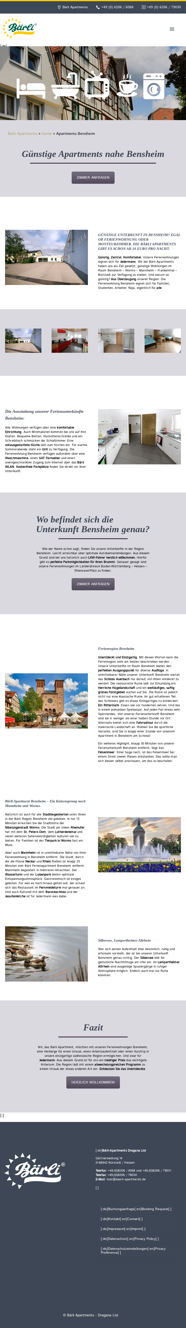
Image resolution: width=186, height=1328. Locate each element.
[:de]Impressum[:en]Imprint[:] (123, 1229)
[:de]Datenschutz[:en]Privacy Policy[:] (130, 1238)
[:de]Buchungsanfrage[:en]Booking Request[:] (136, 1209)
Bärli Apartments (22, 134)
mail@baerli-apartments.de (126, 1179)
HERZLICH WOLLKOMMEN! (93, 1082)
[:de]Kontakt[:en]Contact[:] (122, 1219)
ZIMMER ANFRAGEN (93, 177)
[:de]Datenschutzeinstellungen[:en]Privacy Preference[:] (133, 1250)
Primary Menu (172, 29)
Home (47, 134)
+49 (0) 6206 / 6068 (117, 7)
